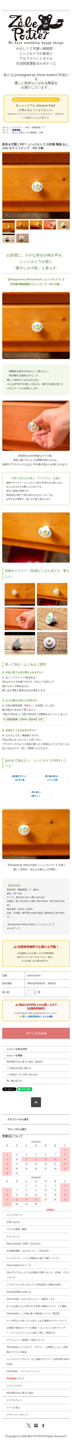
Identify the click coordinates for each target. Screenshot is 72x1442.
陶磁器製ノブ (38, 127)
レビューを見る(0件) (17, 1049)
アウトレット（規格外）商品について (25, 1340)
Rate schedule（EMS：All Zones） (24, 1243)
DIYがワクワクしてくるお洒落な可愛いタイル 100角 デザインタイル (38, 1275)
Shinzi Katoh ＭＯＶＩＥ (19, 1265)
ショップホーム (14, 1215)
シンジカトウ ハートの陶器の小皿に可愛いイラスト (33, 1258)
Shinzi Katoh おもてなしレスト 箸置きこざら (31, 1299)
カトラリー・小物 (20, 127)
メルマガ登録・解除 (17, 1229)
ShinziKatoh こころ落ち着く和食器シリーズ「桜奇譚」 (34, 1313)
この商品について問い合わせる (22, 1074)
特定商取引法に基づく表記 (20, 1393)
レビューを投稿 (14, 1055)
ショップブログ (14, 1385)
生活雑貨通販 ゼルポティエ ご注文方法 (28, 1251)
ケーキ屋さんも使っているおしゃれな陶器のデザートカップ (36, 1320)
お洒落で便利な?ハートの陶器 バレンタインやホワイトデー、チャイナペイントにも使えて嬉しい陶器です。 (36, 1330)
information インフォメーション (23, 1371)
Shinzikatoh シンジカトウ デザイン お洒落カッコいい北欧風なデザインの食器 (37, 1349)
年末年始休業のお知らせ (19, 1292)
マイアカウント (14, 1400)
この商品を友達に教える (19, 1068)
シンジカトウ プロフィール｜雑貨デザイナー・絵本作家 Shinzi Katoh (38, 1361)
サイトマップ (13, 1236)
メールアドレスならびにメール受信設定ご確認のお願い (34, 1284)
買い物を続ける (14, 1080)
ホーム (6, 127)
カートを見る (13, 1407)
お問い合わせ (13, 1222)
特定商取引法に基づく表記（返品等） (25, 1061)
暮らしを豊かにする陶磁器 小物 (27, 132)
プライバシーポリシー (18, 1414)
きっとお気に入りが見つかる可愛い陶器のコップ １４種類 (36, 1306)
